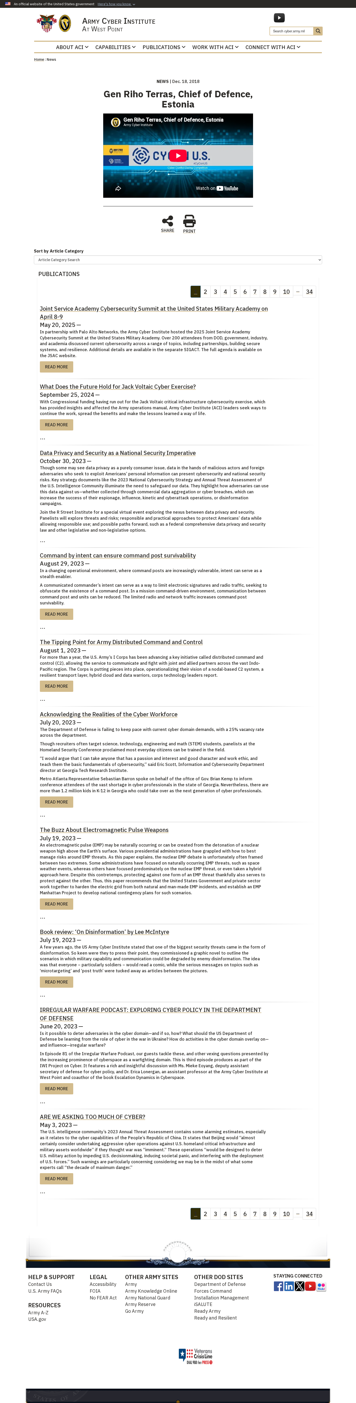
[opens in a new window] (278, 1286)
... (297, 290)
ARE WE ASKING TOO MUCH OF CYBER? (92, 1116)
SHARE (167, 230)
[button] (117, 4)
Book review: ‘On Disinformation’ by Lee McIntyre (104, 932)
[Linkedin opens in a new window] (289, 1286)
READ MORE (56, 366)
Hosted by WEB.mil (153, 1356)
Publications (161, 47)
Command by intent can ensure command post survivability (118, 555)
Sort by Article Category (59, 251)
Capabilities (113, 47)
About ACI (69, 47)
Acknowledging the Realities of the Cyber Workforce (108, 714)
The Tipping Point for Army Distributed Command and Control (121, 642)
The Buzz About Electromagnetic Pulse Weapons (104, 830)
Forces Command (213, 1291)
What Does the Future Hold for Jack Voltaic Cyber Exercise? (118, 386)
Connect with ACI (270, 47)
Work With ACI (213, 47)
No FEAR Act (103, 1298)
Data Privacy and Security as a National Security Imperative (118, 453)
